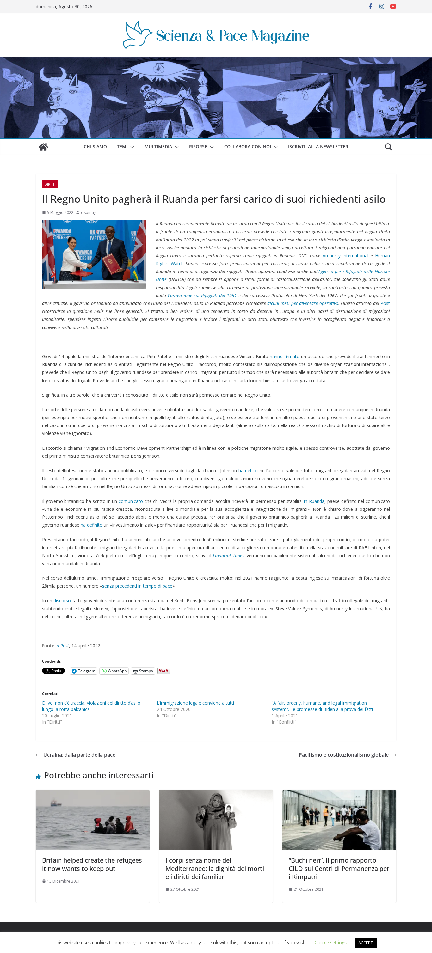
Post (385, 303)
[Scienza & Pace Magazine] (43, 147)
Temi (122, 147)
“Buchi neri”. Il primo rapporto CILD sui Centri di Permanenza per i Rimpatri (339, 868)
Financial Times (228, 556)
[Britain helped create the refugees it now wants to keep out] (93, 794)
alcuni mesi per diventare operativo (302, 303)
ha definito (91, 525)
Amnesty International (346, 256)
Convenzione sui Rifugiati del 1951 (201, 295)
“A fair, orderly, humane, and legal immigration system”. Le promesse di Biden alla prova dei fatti (322, 706)
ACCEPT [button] (365, 942)
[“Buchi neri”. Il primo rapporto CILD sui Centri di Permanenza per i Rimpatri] (339, 794)
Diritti (50, 184)
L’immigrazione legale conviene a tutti (195, 703)
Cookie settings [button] (331, 942)
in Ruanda (314, 501)
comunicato (131, 501)
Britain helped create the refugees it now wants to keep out (92, 864)
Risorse (198, 147)
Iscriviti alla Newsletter (318, 147)
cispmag (88, 212)
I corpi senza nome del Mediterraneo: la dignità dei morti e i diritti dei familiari (214, 868)
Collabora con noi (247, 147)
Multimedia (158, 147)
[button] (130, 147)
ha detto (247, 470)
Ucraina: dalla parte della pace (79, 754)
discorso (62, 600)
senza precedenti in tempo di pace (137, 586)
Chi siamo (95, 147)
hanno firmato (284, 356)
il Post (63, 646)
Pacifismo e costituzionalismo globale (344, 754)
